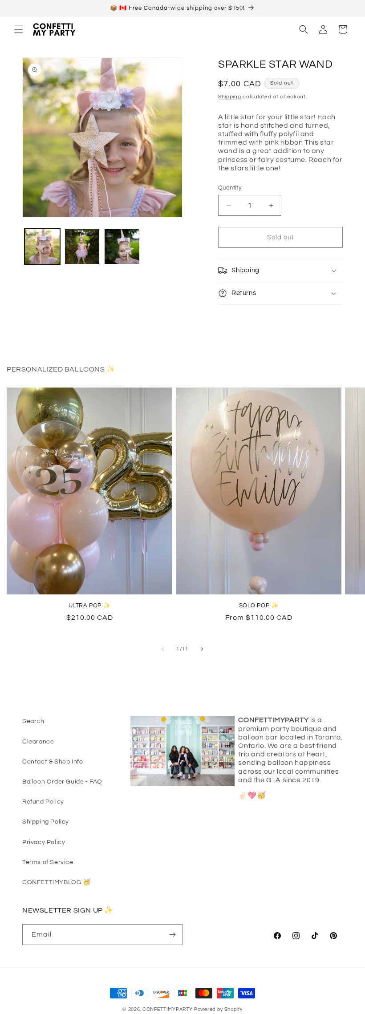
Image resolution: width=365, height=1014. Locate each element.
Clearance (38, 742)
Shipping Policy (45, 822)
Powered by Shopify (218, 1009)
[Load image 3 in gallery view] (122, 246)
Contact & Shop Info (52, 762)
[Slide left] (163, 649)
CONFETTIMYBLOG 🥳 (56, 882)
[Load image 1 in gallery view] (42, 246)
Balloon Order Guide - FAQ (62, 782)
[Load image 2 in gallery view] (82, 246)
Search (33, 721)
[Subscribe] (172, 934)
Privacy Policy (43, 842)
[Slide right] (202, 649)
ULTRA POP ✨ (90, 605)
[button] (18, 29)
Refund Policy (43, 802)
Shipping (229, 97)
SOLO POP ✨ (259, 605)
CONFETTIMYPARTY (167, 1009)
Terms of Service (47, 862)
